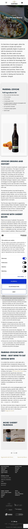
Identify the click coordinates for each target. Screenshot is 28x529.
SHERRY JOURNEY (5, 490)
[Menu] (6, 2)
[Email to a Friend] (14, 453)
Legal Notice (11, 523)
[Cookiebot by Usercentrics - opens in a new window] (20, 235)
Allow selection (14, 286)
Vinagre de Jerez (9, 410)
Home (6, 523)
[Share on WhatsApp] (11, 453)
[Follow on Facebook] (11, 521)
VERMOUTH (3, 469)
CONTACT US (17, 495)
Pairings (14, 15)
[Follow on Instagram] (13, 521)
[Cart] (22, 2)
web (5, 229)
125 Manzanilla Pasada (18, 371)
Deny (14, 291)
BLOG (2, 496)
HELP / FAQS (17, 492)
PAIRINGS (2, 495)
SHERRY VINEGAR (4, 472)
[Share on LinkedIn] (16, 453)
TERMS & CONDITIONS (19, 493)
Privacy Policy (19, 523)
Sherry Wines (17, 468)
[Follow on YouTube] (14, 521)
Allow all (14, 281)
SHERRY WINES (3, 468)
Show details (21, 276)
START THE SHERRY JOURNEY (6, 492)
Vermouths (17, 469)
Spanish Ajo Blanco (22, 457)
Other (16, 472)
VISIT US (16, 490)
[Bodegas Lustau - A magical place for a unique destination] (14, 2)
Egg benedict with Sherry (7, 457)
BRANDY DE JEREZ (4, 470)
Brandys (16, 470)
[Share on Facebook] (13, 453)
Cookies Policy (14, 524)
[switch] (24, 263)
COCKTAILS (3, 494)
